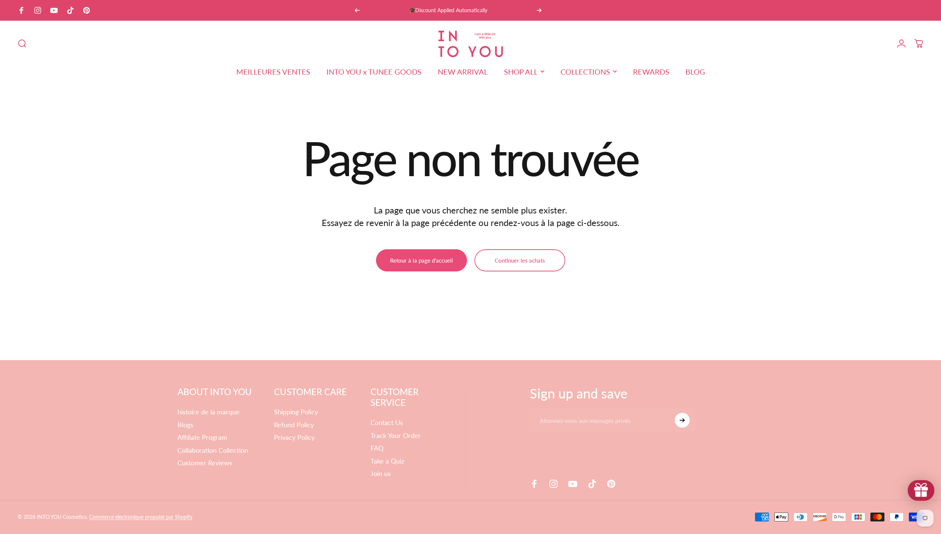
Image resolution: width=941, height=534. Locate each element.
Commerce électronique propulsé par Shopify (140, 517)
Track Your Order (395, 435)
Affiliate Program (202, 437)
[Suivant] (539, 10)
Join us (380, 473)
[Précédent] (357, 10)
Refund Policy (294, 425)
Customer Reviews (204, 463)
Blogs (185, 425)
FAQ (376, 448)
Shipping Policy (296, 412)
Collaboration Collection (212, 450)
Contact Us (386, 422)
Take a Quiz (387, 461)
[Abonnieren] (682, 420)
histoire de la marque (208, 412)
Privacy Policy (294, 437)
